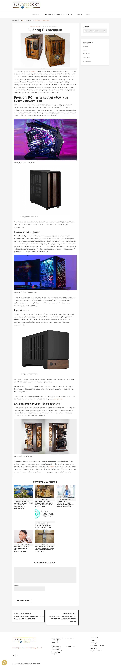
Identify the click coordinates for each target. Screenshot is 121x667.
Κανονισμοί (94, 643)
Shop (87, 14)
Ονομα (16, 585)
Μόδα (70, 14)
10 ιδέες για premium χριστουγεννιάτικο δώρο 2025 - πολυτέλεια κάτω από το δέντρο (44, 504)
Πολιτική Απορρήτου (97, 645)
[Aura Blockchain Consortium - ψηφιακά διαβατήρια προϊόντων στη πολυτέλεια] (44, 514)
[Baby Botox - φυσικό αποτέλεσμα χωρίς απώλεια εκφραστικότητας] (23, 537)
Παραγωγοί (60, 14)
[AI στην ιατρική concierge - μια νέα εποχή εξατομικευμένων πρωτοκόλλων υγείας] (66, 491)
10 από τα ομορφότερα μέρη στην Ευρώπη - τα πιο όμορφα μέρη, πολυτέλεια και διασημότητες (23, 505)
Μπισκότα (93, 648)
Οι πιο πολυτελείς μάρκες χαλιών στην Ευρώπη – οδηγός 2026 (57, 640)
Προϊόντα (49, 14)
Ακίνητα (79, 14)
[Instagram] (16, 655)
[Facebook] (13, 655)
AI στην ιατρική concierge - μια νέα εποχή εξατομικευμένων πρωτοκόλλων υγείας (65, 504)
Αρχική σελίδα (17, 20)
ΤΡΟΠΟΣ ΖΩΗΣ (37, 14)
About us (93, 640)
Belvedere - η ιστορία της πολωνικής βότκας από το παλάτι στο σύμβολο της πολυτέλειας (44, 549)
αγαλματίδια (58, 399)
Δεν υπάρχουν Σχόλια (50, 26)
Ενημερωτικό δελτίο (97, 651)
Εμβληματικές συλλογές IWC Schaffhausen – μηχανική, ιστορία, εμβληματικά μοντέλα (57, 650)
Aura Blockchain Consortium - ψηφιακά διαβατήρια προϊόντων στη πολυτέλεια (43, 526)
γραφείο (33, 71)
